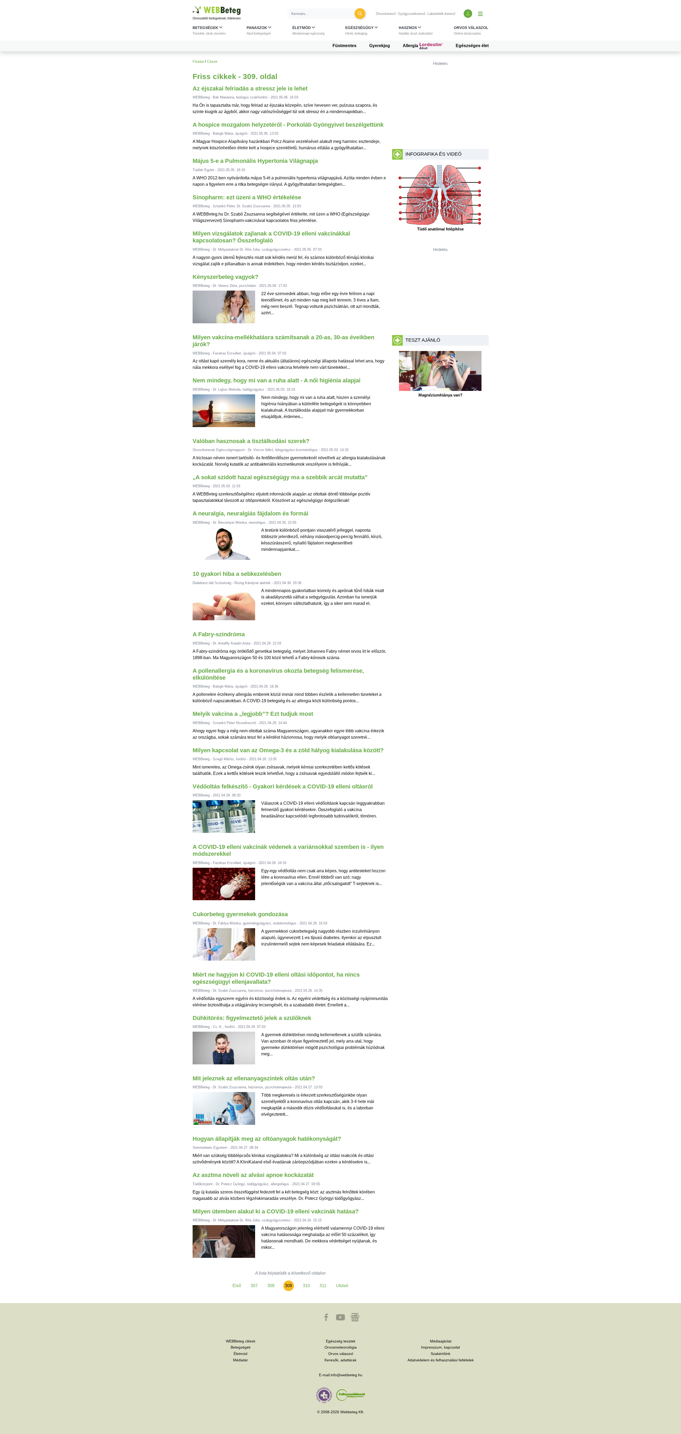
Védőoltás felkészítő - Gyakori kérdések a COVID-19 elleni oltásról (283, 786)
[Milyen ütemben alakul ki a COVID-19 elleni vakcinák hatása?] (223, 1243)
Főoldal (198, 62)
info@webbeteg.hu (346, 1375)
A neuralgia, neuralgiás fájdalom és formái (250, 513)
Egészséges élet (472, 45)
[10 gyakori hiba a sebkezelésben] (223, 606)
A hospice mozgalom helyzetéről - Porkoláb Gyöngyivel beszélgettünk (288, 124)
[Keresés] (360, 13)
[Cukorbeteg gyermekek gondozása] (223, 946)
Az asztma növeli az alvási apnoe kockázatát (253, 1175)
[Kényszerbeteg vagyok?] (223, 309)
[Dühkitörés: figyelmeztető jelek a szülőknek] (223, 1050)
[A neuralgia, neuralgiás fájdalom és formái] (223, 545)
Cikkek (212, 62)
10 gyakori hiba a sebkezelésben (237, 574)
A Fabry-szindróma (219, 634)
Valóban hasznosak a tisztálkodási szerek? (251, 441)
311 (322, 1285)
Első (236, 1285)
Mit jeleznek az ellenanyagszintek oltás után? (254, 1078)
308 (271, 1285)
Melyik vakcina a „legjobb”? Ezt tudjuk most (253, 713)
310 (306, 1285)
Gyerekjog (379, 45)
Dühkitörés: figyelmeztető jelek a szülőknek (252, 1018)
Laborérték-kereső (441, 14)
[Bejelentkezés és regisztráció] (468, 13)
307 (254, 1285)
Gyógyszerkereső (411, 14)
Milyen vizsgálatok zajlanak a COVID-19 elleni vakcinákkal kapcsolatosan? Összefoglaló (271, 237)
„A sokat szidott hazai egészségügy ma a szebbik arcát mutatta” (280, 477)
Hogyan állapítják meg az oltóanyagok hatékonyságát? (267, 1138)
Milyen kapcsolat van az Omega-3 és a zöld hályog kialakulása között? (288, 750)
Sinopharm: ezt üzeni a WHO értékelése (247, 197)
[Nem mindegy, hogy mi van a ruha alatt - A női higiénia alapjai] (223, 412)
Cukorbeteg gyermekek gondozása (240, 914)
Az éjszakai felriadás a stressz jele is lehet (250, 88)
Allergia (411, 45)
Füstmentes (344, 45)
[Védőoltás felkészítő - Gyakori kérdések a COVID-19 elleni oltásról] (223, 818)
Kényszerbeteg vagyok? (225, 277)
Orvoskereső (386, 14)
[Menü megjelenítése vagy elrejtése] (480, 13)
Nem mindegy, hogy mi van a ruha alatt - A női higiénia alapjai (276, 380)
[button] (209, 31)
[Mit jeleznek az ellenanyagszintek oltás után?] (223, 1110)
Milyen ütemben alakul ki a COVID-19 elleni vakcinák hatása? (276, 1211)
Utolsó (342, 1285)
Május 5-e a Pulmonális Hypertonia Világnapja (255, 161)
